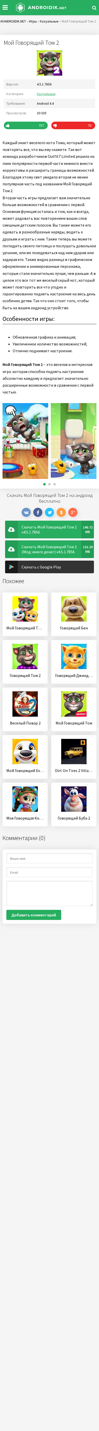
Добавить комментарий (33, 914)
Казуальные (46, 94)
